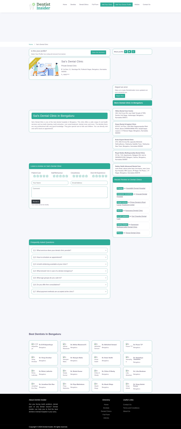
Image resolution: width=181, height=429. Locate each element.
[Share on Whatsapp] (133, 52)
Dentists (73, 4)
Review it (36, 201)
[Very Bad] (34, 176)
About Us (126, 411)
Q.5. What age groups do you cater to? (47, 278)
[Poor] (37, 176)
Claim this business (98, 52)
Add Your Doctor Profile (123, 4)
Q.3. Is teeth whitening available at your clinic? (50, 264)
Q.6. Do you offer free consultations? (46, 285)
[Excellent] (47, 176)
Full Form (95, 4)
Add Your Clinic (107, 4)
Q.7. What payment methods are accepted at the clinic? (53, 291)
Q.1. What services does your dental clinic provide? (52, 250)
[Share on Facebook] (125, 52)
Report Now (120, 96)
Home (65, 4)
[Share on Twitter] (129, 52)
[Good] (44, 176)
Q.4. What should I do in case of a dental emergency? (53, 271)
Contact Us (146, 4)
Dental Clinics (83, 4)
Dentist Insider (47, 427)
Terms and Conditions (131, 408)
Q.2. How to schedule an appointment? (47, 257)
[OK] (40, 176)
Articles (137, 4)
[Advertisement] (63, 27)
